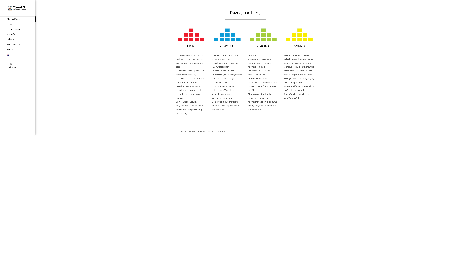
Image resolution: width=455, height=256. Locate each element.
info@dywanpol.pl (14, 67)
